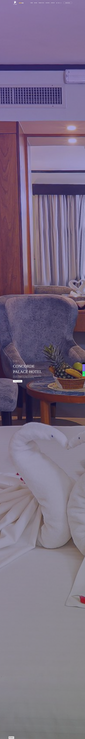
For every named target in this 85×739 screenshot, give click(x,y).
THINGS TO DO (41, 2)
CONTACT (53, 2)
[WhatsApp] (83, 372)
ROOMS (35, 2)
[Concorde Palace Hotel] (15, 2)
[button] (67, 3)
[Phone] (83, 375)
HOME (31, 2)
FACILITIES (47, 2)
